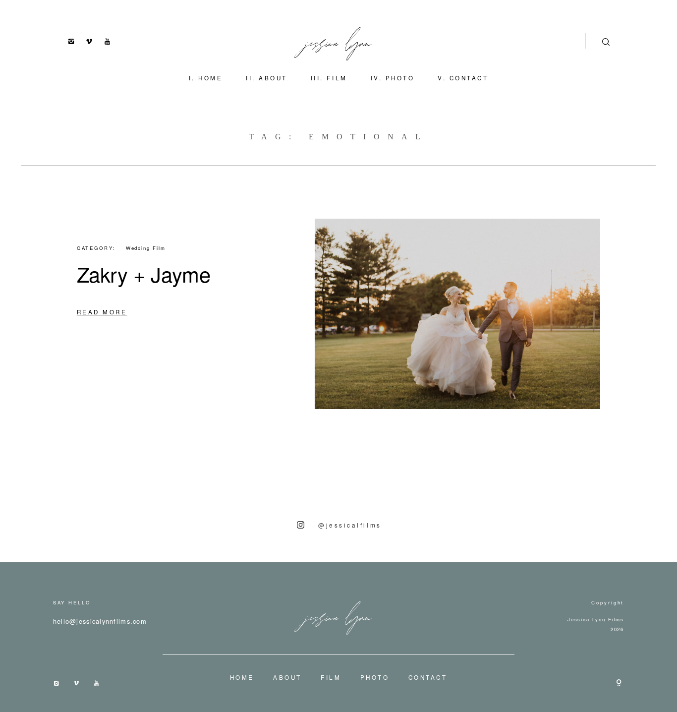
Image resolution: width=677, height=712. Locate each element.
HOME (210, 78)
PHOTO (400, 78)
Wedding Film (146, 247)
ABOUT (273, 78)
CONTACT (469, 78)
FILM (337, 78)
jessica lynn (339, 41)
